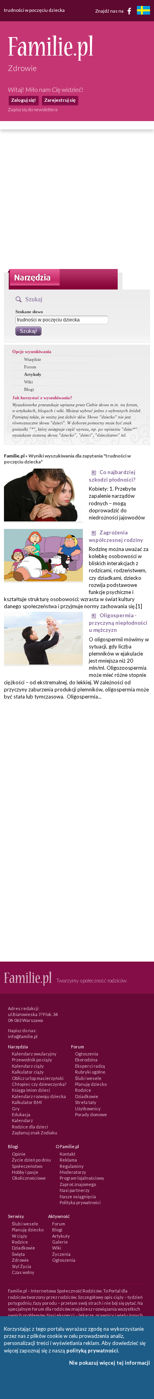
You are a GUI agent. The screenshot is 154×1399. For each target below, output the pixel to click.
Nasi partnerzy (75, 1190)
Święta (18, 1254)
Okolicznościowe (29, 1177)
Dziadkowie (86, 1096)
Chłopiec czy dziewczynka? (39, 1084)
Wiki (28, 381)
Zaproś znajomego (78, 1184)
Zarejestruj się (59, 100)
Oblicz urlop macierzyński (38, 1078)
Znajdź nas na (109, 10)
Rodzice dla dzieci (30, 1126)
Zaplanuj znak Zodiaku (34, 1132)
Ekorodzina (86, 1059)
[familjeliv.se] (143, 11)
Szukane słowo (29, 311)
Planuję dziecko (91, 1084)
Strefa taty (85, 1102)
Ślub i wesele (88, 1078)
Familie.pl (14, 456)
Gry (16, 1108)
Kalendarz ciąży (28, 1065)
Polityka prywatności (80, 1202)
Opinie (19, 1153)
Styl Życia (21, 1266)
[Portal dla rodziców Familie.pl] (50, 59)
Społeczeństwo (27, 1166)
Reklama (68, 1159)
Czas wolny (23, 1272)
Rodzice (83, 1090)
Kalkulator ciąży (28, 1071)
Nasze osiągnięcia (78, 1196)
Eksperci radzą (90, 1065)
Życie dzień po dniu (31, 1159)
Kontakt (67, 1153)
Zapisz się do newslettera (33, 109)
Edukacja (21, 1114)
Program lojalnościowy (82, 1177)
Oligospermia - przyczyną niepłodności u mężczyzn (118, 622)
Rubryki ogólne (90, 1071)
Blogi (29, 389)
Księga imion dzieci (31, 1090)
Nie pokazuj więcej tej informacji (109, 1363)
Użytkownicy (88, 1108)
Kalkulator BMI (27, 1102)
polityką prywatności (92, 1350)
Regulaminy (72, 1166)
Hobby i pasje (25, 1172)
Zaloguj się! (23, 100)
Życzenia (61, 1254)
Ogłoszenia (86, 1053)
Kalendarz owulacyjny (34, 1053)
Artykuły (32, 374)
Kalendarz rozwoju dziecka (39, 1096)
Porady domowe (91, 1114)
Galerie (60, 1241)
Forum (30, 366)
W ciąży (19, 1235)
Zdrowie (20, 1260)
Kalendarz (22, 1120)
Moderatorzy (73, 1172)
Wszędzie (32, 359)
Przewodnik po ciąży (32, 1059)
